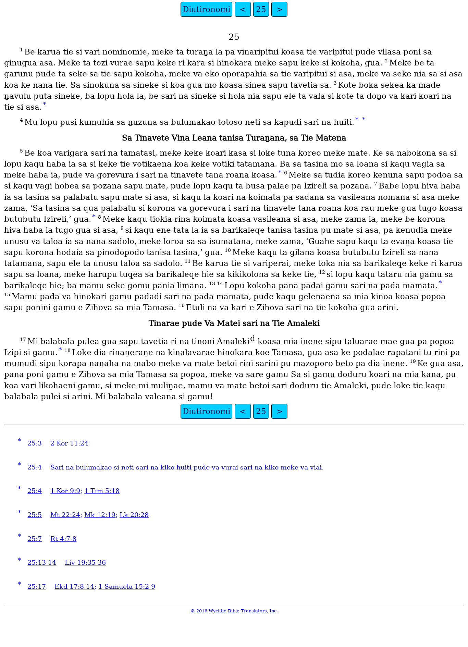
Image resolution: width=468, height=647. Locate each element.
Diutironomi (206, 9)
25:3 (34, 443)
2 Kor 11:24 (69, 443)
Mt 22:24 (65, 514)
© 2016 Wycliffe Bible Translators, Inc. (234, 610)
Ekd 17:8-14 (74, 586)
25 (261, 9)
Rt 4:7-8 (63, 538)
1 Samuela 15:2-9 (126, 586)
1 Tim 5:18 (102, 491)
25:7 (34, 538)
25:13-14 (41, 562)
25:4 (34, 467)
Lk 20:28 (134, 514)
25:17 (36, 586)
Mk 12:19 (99, 514)
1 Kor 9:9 (65, 491)
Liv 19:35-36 (85, 562)
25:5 (34, 514)
